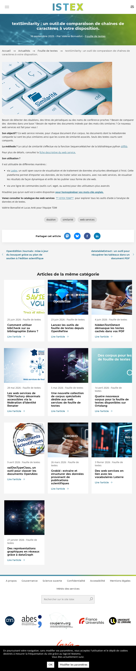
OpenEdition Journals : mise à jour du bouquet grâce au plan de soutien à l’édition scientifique (27, 255)
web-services (87, 219)
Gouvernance (30, 580)
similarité (68, 219)
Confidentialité (76, 580)
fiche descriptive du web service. (57, 152)
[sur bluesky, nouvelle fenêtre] (77, 236)
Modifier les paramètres (73, 664)
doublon (51, 219)
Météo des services (68, 588)
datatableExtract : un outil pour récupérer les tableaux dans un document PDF (110, 255)
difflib (124, 146)
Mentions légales (120, 580)
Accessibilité (97, 580)
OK (51, 664)
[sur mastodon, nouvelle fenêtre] (67, 236)
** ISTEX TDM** (65, 198)
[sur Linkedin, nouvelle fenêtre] (97, 236)
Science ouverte (52, 580)
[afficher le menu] (7, 7)
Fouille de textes (95, 36)
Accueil (6, 50)
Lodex (14, 170)
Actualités (24, 50)
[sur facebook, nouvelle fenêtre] (87, 236)
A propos (11, 580)
